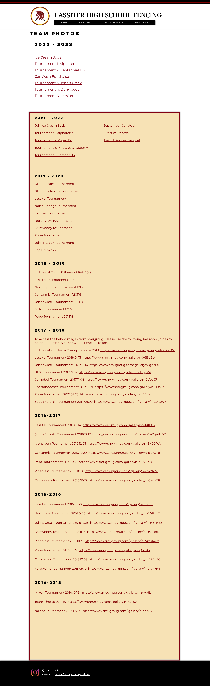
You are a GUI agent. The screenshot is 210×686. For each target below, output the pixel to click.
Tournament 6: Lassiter (54, 96)
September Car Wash (119, 125)
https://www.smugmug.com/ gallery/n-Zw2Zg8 (130, 401)
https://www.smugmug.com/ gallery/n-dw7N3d (121, 471)
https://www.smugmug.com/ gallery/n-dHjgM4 (115, 372)
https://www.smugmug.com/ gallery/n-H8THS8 (126, 522)
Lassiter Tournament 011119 (55, 280)
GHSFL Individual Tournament (58, 191)
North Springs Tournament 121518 (60, 287)
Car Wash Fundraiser (52, 77)
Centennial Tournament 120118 (58, 294)
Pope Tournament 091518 (54, 316)
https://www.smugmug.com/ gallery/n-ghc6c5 (124, 365)
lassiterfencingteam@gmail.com (72, 674)
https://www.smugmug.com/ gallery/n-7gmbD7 (129, 434)
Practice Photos (116, 133)
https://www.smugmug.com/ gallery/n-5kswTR (124, 480)
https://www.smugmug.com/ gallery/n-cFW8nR (115, 462)
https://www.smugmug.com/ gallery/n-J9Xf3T (118, 504)
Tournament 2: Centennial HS (60, 70)
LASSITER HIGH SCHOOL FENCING (108, 15)
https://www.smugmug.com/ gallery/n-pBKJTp (124, 453)
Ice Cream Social (49, 57)
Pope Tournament (49, 235)
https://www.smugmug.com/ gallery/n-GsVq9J (121, 379)
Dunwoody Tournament (53, 228)
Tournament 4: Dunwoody (57, 89)
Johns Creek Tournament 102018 (59, 302)
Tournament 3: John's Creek (58, 83)
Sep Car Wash (45, 250)
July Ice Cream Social (51, 125)
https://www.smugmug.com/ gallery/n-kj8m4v (114, 550)
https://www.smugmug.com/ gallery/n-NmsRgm (122, 541)
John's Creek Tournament (54, 243)
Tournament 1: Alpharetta (56, 64)
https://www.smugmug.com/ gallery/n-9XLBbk (123, 532)
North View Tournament (53, 220)
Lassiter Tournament (50, 198)
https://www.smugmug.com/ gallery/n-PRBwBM (137, 350)
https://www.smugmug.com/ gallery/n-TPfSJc (129, 387)
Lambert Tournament (51, 213)
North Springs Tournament (55, 206)
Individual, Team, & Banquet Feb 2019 (63, 272)
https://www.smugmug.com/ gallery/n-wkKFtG (119, 425)
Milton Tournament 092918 (55, 309)
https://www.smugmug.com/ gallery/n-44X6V (118, 611)
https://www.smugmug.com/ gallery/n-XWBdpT (123, 513)
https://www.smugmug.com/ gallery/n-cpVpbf (115, 394)
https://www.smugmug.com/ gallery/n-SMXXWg (125, 443)
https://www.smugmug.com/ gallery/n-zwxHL (116, 592)
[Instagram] (35, 672)
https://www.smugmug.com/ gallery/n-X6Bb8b (119, 357)
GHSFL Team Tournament (54, 184)
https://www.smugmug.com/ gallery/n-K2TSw (103, 602)
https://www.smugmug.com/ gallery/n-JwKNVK (124, 568)
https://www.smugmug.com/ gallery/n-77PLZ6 (124, 559)
